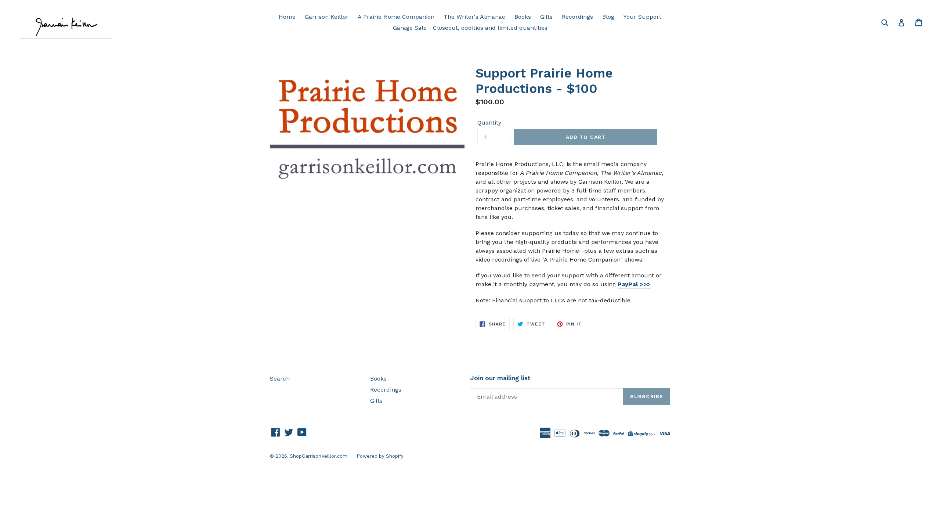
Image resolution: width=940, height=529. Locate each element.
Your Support (642, 16)
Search (280, 378)
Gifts (546, 16)
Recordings (577, 16)
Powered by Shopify (380, 456)
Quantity (489, 122)
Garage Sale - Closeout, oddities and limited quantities (470, 27)
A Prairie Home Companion (396, 16)
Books (522, 16)
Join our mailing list (500, 378)
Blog (608, 16)
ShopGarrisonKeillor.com (318, 456)
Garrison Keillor (326, 16)
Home (287, 16)
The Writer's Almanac (474, 16)
